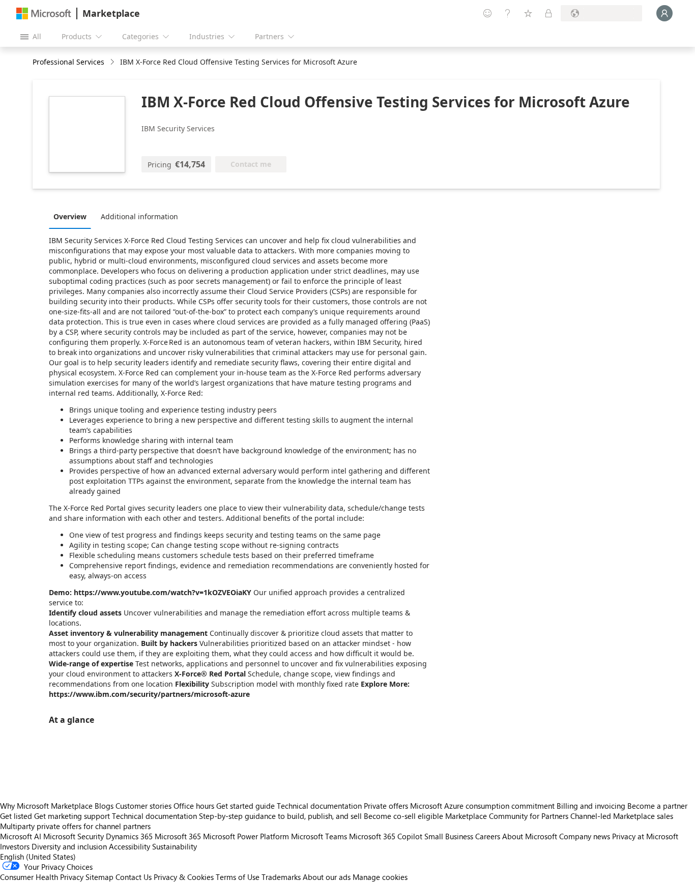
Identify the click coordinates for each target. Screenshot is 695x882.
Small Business (448, 836)
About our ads (327, 877)
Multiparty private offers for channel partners (75, 826)
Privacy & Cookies (184, 877)
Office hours (193, 806)
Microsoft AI (20, 836)
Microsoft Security (73, 836)
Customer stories (143, 806)
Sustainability (174, 846)
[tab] (72, 216)
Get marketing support (72, 816)
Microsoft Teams (319, 836)
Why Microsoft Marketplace (46, 806)
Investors (15, 846)
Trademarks (281, 877)
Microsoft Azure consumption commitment (483, 806)
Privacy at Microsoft (645, 836)
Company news (584, 836)
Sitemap (99, 877)
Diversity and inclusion (69, 846)
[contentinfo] (113, 62)
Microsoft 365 (178, 836)
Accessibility (129, 846)
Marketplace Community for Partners (506, 816)
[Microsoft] (43, 13)
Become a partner (657, 806)
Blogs (104, 806)
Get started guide (245, 806)
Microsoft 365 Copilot (385, 836)
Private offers (386, 806)
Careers (487, 836)
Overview (69, 216)
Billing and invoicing (591, 806)
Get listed (16, 816)
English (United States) (38, 856)
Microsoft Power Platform (246, 836)
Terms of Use (237, 877)
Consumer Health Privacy (41, 877)
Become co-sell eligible (403, 816)
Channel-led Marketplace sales (621, 816)
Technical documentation (319, 806)
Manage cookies (380, 877)
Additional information (139, 216)
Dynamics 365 (129, 836)
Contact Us (133, 877)
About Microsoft (529, 836)
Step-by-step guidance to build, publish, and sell (280, 816)
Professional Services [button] (68, 62)
